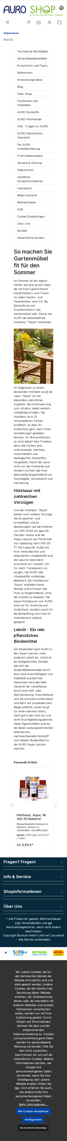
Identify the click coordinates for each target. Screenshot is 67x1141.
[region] (33, 805)
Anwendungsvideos (30, 79)
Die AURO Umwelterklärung (28, 146)
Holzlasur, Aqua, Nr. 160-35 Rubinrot (32, 817)
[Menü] (7, 21)
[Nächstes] (55, 805)
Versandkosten (31, 923)
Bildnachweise (26, 202)
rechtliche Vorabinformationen (30, 179)
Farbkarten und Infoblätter (27, 103)
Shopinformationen (22, 891)
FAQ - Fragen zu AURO (32, 126)
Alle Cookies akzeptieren (33, 1111)
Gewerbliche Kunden (30, 237)
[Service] (38, 22)
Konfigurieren (33, 1119)
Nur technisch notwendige (33, 1128)
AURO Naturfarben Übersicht (30, 135)
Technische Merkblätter (32, 51)
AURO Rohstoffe (28, 112)
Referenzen (24, 72)
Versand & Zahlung (29, 163)
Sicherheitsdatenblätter (32, 58)
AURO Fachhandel (29, 119)
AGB (20, 209)
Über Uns (23, 223)
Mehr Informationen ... (33, 1104)
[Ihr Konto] (49, 22)
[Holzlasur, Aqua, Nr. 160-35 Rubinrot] (33, 787)
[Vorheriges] (11, 805)
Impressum (24, 188)
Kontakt (22, 230)
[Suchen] (28, 21)
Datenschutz (25, 170)
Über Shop (24, 94)
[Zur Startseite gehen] (33, 11)
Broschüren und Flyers (32, 65)
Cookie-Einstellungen (31, 216)
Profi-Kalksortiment (30, 156)
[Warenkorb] (59, 22)
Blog (20, 86)
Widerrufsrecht (27, 195)
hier (17, 1088)
